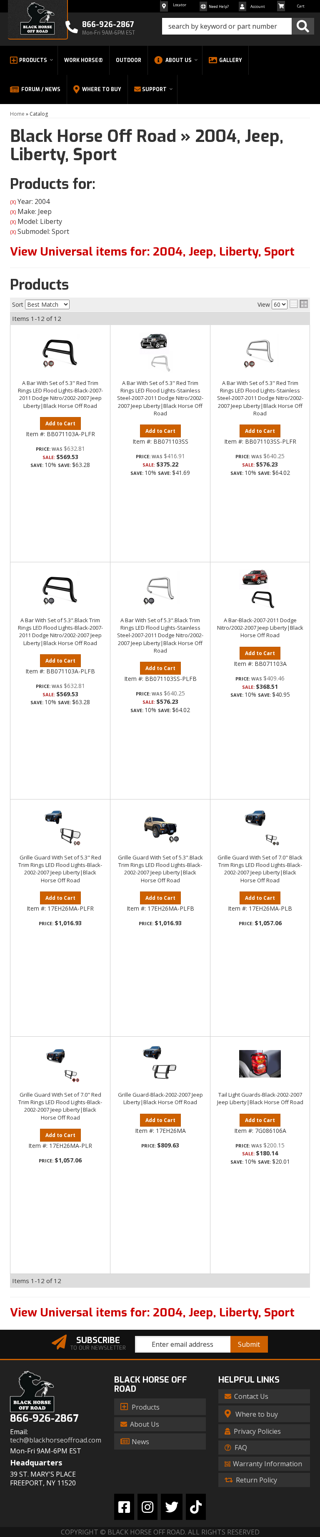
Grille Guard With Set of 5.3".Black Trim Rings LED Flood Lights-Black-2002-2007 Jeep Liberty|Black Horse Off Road (160, 869)
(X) (13, 202)
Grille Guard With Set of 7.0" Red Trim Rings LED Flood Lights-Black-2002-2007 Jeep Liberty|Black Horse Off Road (60, 1106)
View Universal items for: (152, 251)
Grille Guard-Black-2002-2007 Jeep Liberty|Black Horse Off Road (160, 1098)
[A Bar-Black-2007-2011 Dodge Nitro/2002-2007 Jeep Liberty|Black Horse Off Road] (260, 589)
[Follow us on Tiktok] (196, 1507)
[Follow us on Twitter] (171, 1507)
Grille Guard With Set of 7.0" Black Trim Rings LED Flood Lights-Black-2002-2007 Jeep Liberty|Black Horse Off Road (260, 869)
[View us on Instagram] (148, 1507)
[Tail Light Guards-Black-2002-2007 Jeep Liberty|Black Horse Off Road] (260, 1064)
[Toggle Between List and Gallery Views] (299, 304)
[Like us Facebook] (124, 1507)
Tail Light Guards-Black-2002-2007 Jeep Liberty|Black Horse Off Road (260, 1098)
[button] (238, 26)
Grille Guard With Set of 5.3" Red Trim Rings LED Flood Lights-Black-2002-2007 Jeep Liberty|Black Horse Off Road (60, 869)
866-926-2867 (44, 1418)
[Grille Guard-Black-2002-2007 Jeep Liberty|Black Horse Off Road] (160, 1064)
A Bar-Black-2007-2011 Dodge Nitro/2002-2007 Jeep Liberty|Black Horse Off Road (260, 627)
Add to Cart (60, 423)
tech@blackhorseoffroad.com (55, 1440)
